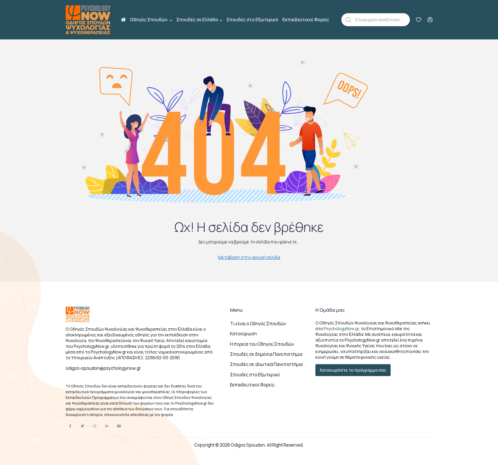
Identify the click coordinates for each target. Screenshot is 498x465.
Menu (236, 310)
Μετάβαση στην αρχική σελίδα (249, 257)
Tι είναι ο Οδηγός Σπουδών (258, 324)
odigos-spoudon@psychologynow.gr (103, 368)
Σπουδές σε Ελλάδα (197, 20)
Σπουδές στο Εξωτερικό (252, 20)
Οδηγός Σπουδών (149, 20)
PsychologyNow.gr (341, 328)
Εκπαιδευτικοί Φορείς (305, 20)
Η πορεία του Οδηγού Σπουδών (262, 344)
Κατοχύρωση (243, 334)
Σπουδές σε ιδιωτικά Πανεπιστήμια (266, 364)
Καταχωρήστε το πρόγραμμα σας (353, 370)
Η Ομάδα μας (330, 310)
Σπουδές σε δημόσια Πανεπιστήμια (266, 354)
